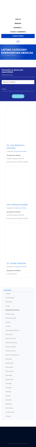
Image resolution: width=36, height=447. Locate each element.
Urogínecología (10, 412)
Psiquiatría (9, 400)
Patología (8, 391)
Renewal (18, 23)
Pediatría (8, 396)
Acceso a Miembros (18, 32)
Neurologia (9, 375)
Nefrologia (9, 359)
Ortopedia (8, 387)
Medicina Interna (10, 351)
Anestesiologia (10, 297)
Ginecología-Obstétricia (12, 330)
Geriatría (8, 326)
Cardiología (9, 302)
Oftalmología (9, 379)
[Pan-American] (18, 9)
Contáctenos (18, 36)
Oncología (8, 383)
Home (2, 55)
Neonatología (9, 363)
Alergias (8, 293)
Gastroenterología (11, 318)
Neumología (9, 367)
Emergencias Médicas (20, 151)
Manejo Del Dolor (11, 338)
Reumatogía (9, 408)
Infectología (9, 334)
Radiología (9, 404)
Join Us (18, 19)
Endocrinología (10, 314)
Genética (8, 322)
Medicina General (11, 346)
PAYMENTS (18, 27)
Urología (8, 416)
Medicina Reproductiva (12, 355)
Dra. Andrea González (17, 204)
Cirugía (8, 306)
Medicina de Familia (11, 342)
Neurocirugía (9, 371)
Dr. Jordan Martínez (16, 263)
